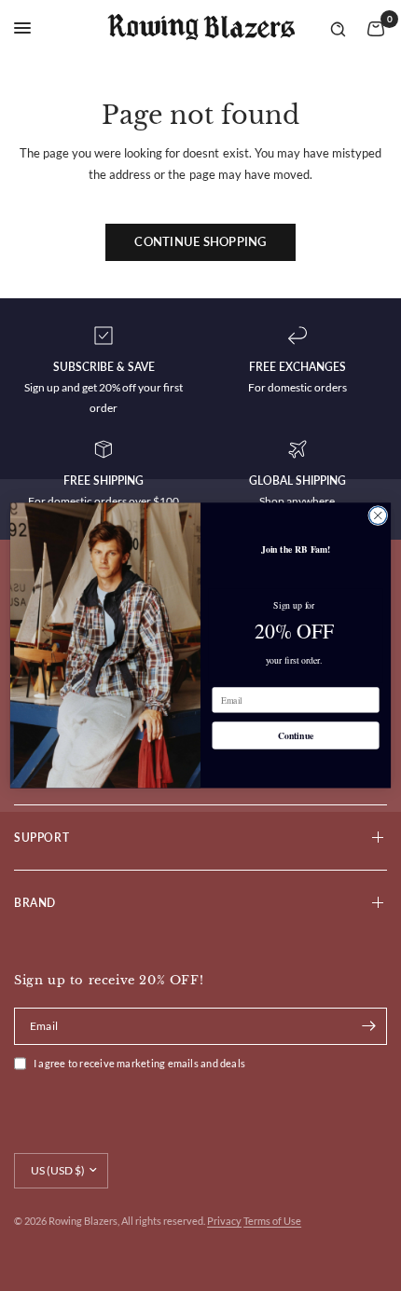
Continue (296, 735)
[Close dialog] (378, 516)
